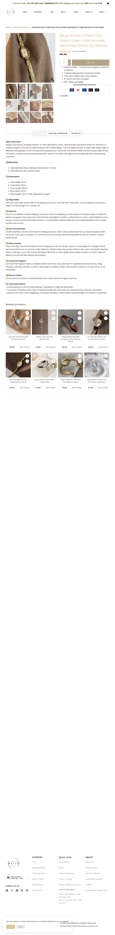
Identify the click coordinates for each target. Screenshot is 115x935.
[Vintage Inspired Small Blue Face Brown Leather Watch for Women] (70, 322)
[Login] (101, 3)
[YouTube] (22, 18)
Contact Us (37, 890)
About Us (89, 12)
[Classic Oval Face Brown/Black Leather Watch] (44, 365)
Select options (24, 347)
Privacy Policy (91, 867)
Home (25, 12)
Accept (10, 927)
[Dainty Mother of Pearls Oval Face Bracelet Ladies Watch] (96, 365)
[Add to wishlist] (27, 313)
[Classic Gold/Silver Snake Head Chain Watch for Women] (70, 365)
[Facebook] (32, 18)
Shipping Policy (38, 867)
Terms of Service (92, 873)
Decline (20, 927)
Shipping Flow (38, 873)
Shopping (37, 12)
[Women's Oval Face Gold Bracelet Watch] (44, 322)
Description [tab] (39, 133)
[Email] (17, 18)
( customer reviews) (79, 51)
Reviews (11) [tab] (76, 133)
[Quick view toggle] (27, 318)
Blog (63, 12)
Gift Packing (37, 884)
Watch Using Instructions (70, 884)
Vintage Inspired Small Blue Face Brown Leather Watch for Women (70, 339)
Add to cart (91, 63)
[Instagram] (6, 18)
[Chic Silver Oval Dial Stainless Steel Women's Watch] (18, 322)
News (76, 12)
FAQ (34, 862)
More (102, 12)
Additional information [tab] (57, 133)
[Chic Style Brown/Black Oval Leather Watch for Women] (96, 322)
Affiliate (88, 884)
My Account (64, 862)
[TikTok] (27, 18)
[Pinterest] (11, 18)
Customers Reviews (94, 879)
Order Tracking (65, 879)
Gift (52, 12)
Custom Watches (66, 873)
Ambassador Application (96, 890)
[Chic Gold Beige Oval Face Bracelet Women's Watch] (18, 365)
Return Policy (38, 879)
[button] (52, 59)
